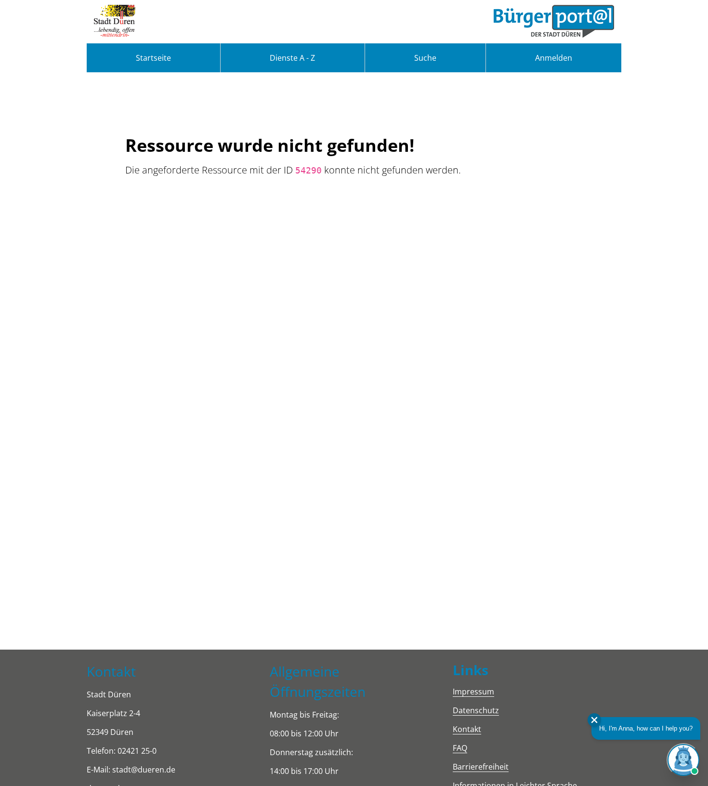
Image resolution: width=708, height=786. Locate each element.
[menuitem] (153, 57)
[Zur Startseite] (114, 22)
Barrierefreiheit (481, 766)
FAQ (460, 748)
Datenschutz (476, 710)
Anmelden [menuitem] (553, 58)
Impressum (473, 691)
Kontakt (467, 729)
